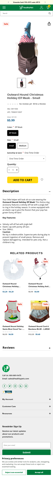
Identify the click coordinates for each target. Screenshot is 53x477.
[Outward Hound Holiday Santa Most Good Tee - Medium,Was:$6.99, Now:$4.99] (14, 312)
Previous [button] (8, 2)
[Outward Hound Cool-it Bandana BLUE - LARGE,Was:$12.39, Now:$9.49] (39, 312)
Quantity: (11, 164)
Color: (14, 127)
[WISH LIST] (42, 179)
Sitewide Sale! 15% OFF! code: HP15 (26, 2)
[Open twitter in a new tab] (10, 386)
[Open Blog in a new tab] (26, 386)
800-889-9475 (15, 375)
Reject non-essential (14, 472)
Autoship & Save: (23, 152)
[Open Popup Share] (49, 24)
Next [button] (45, 2)
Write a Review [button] (39, 104)
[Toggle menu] (4, 7)
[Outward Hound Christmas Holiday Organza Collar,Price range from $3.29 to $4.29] (14, 269)
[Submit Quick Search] (49, 13)
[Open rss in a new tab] (21, 386)
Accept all (39, 472)
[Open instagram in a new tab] (15, 386)
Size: (13, 139)
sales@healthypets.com (18, 378)
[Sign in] (41, 7)
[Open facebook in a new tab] (4, 386)
